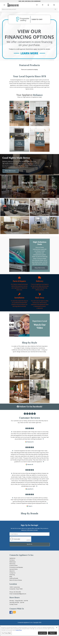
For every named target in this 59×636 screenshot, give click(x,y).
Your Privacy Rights (6, 633)
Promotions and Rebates (16, 567)
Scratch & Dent (13, 565)
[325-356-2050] (48, 5)
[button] (4, 5)
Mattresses (12, 562)
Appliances (12, 558)
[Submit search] (55, 9)
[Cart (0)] (54, 5)
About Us (12, 571)
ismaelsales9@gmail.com (19, 594)
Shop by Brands (13, 578)
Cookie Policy (19, 630)
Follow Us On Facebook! (30, 406)
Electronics (12, 563)
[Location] (42, 5)
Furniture (12, 560)
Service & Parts (13, 569)
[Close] (56, 627)
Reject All (52, 633)
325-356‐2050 (17, 592)
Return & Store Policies (15, 580)
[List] (37, 5)
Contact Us (12, 573)
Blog (10, 576)
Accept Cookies (42, 633)
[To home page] (13, 5)
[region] (29, 630)
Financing (12, 574)
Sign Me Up (29, 544)
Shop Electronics (40, 268)
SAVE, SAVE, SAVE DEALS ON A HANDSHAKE (29, 1)
